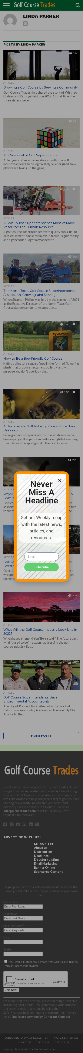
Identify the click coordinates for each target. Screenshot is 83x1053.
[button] (59, 480)
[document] (41, 526)
